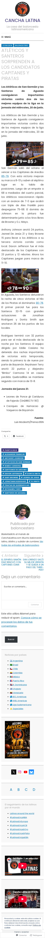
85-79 (5, 176)
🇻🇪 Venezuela (16, 692)
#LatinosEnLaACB (18, 825)
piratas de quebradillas (17, 485)
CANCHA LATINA (22, 20)
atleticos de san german (17, 462)
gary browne (11, 477)
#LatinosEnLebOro (19, 829)
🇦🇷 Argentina (16, 660)
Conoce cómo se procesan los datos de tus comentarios (21, 622)
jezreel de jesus (31, 477)
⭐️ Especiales (16, 708)
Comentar (35, 605)
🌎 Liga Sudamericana (20, 704)
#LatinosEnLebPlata (20, 833)
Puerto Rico (11, 450)
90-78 (39, 303)
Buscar (11, 639)
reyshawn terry (13, 489)
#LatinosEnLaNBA (18, 817)
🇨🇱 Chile (14, 668)
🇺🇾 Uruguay (15, 688)
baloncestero (21, 45)
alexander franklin (15, 454)
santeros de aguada (15, 493)
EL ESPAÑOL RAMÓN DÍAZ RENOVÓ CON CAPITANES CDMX (11, 559)
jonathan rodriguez (15, 481)
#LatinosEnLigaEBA (19, 837)
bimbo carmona (13, 466)
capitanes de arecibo (16, 470)
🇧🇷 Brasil (14, 664)
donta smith (33, 474)
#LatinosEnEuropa (19, 821)
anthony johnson (14, 458)
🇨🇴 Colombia (16, 672)
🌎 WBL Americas (18, 700)
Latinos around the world (22, 813)
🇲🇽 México (15, 676)
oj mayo (35, 481)
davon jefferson (13, 474)
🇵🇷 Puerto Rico (17, 680)
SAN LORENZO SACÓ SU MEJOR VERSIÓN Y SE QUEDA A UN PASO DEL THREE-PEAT (33, 562)
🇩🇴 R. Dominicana (18, 684)
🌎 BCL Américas (18, 696)
